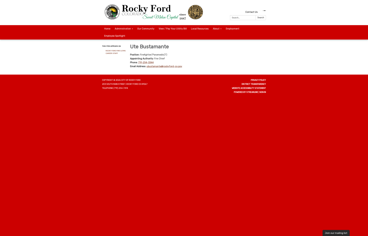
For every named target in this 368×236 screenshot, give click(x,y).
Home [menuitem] (107, 28)
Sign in (262, 92)
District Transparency (254, 84)
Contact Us (251, 12)
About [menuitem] (216, 28)
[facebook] (264, 5)
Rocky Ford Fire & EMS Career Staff (116, 52)
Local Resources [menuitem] (200, 28)
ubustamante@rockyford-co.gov (164, 66)
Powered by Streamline (246, 92)
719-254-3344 (146, 62)
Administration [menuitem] (123, 28)
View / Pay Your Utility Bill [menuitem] (173, 28)
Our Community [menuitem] (145, 28)
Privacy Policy (258, 80)
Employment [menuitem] (232, 28)
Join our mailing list (336, 233)
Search (260, 17)
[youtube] (259, 5)
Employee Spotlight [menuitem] (114, 35)
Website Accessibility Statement (249, 88)
